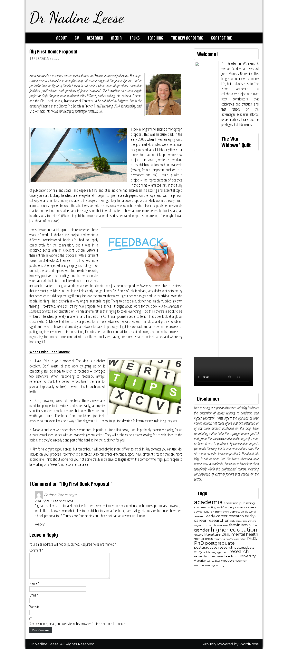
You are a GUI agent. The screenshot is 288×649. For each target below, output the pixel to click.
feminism (238, 525)
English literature (215, 525)
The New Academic (187, 38)
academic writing (205, 507)
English (198, 525)
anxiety (229, 507)
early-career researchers (243, 521)
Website (34, 606)
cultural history (212, 511)
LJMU (226, 534)
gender (202, 530)
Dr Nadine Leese (76, 17)
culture (225, 512)
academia (208, 502)
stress (220, 556)
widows (228, 560)
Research (95, 38)
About (61, 38)
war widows (213, 561)
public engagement (215, 552)
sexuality (200, 556)
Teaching (155, 38)
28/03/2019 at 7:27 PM (54, 501)
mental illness (203, 539)
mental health (244, 534)
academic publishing (239, 503)
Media (116, 38)
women (241, 560)
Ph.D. (252, 538)
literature (212, 534)
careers (240, 507)
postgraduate (220, 543)
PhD (199, 543)
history (198, 534)
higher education (234, 529)
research (239, 551)
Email (33, 595)
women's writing (204, 565)
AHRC (220, 507)
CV (77, 38)
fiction (253, 525)
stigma (212, 556)
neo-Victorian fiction (236, 539)
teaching (230, 556)
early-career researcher (225, 518)
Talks (135, 38)
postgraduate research (213, 547)
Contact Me (221, 38)
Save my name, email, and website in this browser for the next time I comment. (77, 623)
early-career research (225, 516)
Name (34, 583)
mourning (219, 539)
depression (237, 511)
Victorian (200, 560)
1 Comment (55, 59)
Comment (36, 550)
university (247, 556)
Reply (40, 524)
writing (220, 565)
